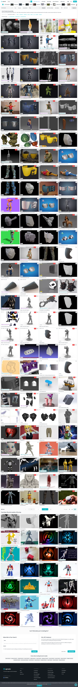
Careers (21, 672)
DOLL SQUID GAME (23, 505)
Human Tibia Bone (42, 131)
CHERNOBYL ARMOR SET (4, 472)
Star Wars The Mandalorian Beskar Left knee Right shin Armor (67, 131)
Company (21, 668)
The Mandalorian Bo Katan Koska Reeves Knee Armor (66, 196)
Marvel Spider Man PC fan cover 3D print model (65, 610)
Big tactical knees (42, 342)
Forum (63, 673)
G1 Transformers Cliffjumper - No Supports (64, 577)
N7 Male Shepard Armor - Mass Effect (6, 66)
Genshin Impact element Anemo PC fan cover (46, 577)
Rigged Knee (17, 16)
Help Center (22, 674)
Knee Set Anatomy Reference (5, 33)
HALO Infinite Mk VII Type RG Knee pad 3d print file (65, 326)
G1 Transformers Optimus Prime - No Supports (7, 577)
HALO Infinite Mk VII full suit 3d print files (6, 505)
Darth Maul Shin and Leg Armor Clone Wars (64, 212)
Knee (18, 14)
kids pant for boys (42, 440)
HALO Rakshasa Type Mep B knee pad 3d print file (27, 245)
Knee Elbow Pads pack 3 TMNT (24, 147)
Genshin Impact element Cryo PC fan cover (64, 545)
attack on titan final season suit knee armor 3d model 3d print (9, 407)
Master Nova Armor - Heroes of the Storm (25, 82)
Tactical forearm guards (4, 293)
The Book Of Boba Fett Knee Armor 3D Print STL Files (27, 212)
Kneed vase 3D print (42, 407)
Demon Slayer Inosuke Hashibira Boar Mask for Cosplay (8, 456)
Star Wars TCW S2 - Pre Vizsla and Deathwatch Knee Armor (47, 375)
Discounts (35, 679)
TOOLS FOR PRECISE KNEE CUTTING (64, 407)
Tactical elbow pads (61, 261)
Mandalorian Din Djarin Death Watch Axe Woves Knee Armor (48, 196)
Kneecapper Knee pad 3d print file (44, 245)
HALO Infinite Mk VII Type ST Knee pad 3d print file (65, 277)
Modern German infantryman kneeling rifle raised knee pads (48, 98)
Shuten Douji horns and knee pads (63, 293)
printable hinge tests (23, 561)
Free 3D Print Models (37, 677)
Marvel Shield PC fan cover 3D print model (26, 577)
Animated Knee (23, 16)
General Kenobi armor (23, 472)
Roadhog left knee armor (43, 277)
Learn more (49, 684)
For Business (36, 670)
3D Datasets (36, 672)
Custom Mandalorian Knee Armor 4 (63, 163)
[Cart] (68, 1)
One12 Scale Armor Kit (23, 407)
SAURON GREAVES (42, 505)
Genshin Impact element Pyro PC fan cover (45, 561)
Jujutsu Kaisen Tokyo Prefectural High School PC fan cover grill (9, 626)
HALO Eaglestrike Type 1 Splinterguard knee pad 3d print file (9, 261)
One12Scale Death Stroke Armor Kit (6, 326)
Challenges (63, 672)
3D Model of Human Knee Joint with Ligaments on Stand (28, 33)
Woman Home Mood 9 (62, 82)
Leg (34, 14)
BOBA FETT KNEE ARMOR (23, 66)
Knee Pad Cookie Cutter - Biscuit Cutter (6, 375)
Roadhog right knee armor (43, 293)
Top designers (64, 670)
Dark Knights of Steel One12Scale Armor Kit (7, 310)
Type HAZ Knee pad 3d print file (5, 196)
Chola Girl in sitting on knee (5, 277)
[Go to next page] (45, 509)
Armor (28, 14)
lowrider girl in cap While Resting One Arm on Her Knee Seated (28, 131)
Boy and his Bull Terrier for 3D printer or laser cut (65, 456)
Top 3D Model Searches (51, 675)
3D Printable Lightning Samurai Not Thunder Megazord (27, 626)
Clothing (25, 14)
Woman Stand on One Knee (24, 261)
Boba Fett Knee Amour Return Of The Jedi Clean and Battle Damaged (49, 147)
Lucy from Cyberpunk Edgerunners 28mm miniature (8, 561)
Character (21, 14)
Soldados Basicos (61, 472)
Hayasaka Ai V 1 (22, 440)
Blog (20, 670)
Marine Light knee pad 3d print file (44, 261)
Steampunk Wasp (3, 610)
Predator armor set (42, 66)
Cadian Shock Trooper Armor (5, 98)
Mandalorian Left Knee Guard (5, 391)
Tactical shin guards (23, 293)
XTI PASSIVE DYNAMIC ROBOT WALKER (6, 212)
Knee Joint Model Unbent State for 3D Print (45, 33)
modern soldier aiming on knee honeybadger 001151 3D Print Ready (10, 147)
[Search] (31, 1)
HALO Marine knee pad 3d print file (25, 196)
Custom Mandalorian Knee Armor (63, 245)
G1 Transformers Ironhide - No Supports (45, 610)
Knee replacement (61, 391)
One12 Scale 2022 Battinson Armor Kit (25, 98)
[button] (29, 1)
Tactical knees (61, 375)
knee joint (2, 163)
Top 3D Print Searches (51, 677)
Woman (36, 14)
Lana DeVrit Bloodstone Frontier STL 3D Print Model (27, 456)
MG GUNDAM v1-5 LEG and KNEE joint (45, 310)
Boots (32, 14)
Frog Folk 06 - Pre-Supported (43, 472)
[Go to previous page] (31, 509)
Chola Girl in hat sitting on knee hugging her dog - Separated (67, 228)
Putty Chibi (41, 456)
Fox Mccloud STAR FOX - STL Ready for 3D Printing (65, 440)
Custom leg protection (43, 82)
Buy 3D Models (36, 668)
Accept (39, 685)
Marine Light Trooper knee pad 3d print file (26, 228)
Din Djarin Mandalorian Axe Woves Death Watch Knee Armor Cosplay (68, 66)
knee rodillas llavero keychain (24, 375)
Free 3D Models (36, 675)
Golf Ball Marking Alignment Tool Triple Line (65, 505)
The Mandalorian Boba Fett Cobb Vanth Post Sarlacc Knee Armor (29, 163)
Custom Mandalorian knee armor (24, 277)
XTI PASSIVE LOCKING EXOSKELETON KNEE (7, 245)
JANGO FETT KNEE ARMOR (4, 131)
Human (40, 14)
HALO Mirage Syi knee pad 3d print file (6, 228)
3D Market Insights (51, 672)
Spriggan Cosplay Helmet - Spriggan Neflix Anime (7, 440)
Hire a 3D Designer (37, 674)
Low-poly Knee (11, 16)
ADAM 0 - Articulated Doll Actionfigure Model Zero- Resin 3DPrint (29, 545)
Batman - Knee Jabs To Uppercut (24, 310)
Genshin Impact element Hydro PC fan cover (65, 626)
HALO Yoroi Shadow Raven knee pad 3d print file (46, 228)
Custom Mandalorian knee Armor (44, 212)
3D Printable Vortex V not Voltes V (24, 610)
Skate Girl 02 (60, 561)
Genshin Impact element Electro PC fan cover (46, 626)
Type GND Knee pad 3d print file (63, 147)
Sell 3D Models (50, 668)
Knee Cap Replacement (43, 391)
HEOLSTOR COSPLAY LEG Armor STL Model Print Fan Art (8, 82)
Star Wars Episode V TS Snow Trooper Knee (26, 391)
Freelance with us (50, 674)
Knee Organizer (61, 33)
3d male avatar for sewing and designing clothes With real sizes (9, 545)
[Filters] (62, 8)
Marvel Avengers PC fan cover (43, 545)
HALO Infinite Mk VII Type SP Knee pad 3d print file (65, 310)
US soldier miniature (61, 98)
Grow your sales (50, 670)
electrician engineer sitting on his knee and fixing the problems (48, 163)
